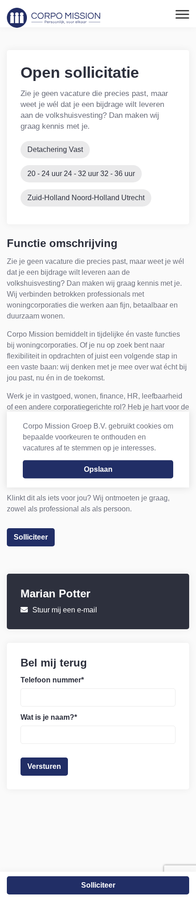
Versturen (44, 766)
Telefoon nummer (52, 680)
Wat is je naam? (49, 717)
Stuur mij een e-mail (64, 610)
